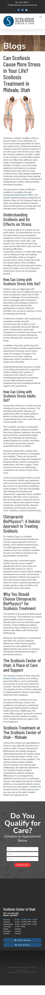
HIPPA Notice (13, 967)
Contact (33, 786)
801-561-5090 (21, 2)
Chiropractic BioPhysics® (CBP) (18, 195)
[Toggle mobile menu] (40, 17)
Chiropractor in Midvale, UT (30, 972)
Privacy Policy (22, 967)
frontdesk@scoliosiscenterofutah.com (22, 5)
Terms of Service (31, 967)
